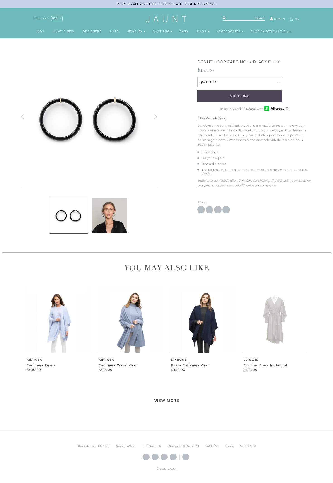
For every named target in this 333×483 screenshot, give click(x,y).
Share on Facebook (201, 209)
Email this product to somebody (226, 209)
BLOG (230, 445)
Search (185, 457)
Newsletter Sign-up (93, 445)
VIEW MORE (166, 400)
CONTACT (212, 445)
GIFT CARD (248, 445)
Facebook (155, 457)
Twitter (146, 457)
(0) (297, 19)
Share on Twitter (209, 209)
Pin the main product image (218, 209)
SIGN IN (279, 19)
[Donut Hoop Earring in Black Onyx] (89, 117)
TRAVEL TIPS (152, 445)
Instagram (164, 457)
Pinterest (173, 457)
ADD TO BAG (239, 96)
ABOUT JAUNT (126, 445)
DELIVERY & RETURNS (184, 445)
